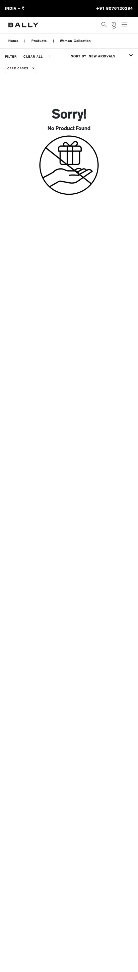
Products (39, 41)
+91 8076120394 (114, 8)
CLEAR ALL (33, 56)
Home (13, 41)
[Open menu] (126, 27)
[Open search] (104, 25)
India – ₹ (15, 8)
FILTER (11, 56)
